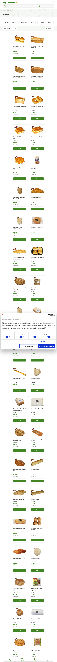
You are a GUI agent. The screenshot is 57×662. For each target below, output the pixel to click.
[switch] (21, 337)
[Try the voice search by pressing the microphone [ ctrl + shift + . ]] (39, 6)
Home (4, 10)
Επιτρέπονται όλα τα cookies (46, 346)
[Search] (5, 6)
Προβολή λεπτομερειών (47, 341)
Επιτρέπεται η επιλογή (28, 346)
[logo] (10, 3)
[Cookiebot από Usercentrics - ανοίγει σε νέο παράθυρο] (49, 315)
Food (8, 10)
